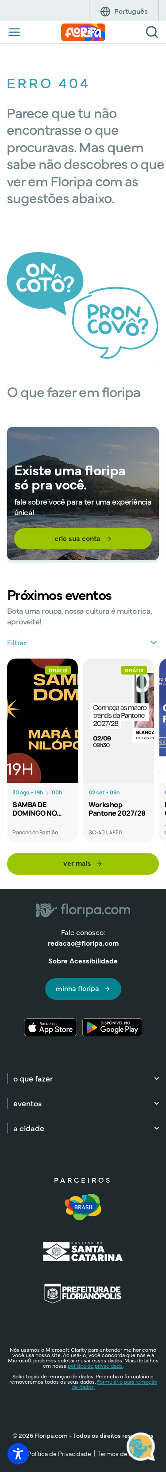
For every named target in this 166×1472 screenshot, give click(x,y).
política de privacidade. (96, 1365)
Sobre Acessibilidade (83, 960)
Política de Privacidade (59, 1453)
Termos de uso (118, 1453)
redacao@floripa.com (83, 942)
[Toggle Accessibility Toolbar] (18, 1453)
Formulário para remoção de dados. (114, 1384)
